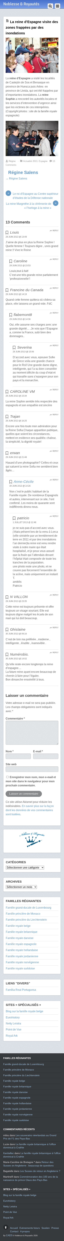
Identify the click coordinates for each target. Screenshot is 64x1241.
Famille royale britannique (21, 931)
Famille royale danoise (19, 938)
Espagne (43, 161)
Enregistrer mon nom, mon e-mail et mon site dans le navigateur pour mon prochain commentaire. (31, 781)
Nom (9, 751)
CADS (9, 1235)
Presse (55, 1228)
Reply (55, 230)
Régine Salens (23, 172)
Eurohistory (13, 1017)
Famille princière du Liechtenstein (26, 919)
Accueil (14, 1228)
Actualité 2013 (30, 161)
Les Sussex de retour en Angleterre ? (40, 1171)
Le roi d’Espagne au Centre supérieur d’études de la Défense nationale (33, 195)
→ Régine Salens (16, 178)
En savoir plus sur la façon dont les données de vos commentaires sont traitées (30, 810)
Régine (12, 161)
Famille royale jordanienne (22, 956)
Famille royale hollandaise (22, 950)
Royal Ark (12, 1035)
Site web (11, 764)
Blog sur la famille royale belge (24, 1011)
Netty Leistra (13, 1023)
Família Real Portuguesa (21, 989)
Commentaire (15, 718)
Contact (14, 1231)
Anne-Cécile (24, 482)
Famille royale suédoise (20, 968)
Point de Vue (13, 1029)
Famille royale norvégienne (22, 962)
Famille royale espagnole (21, 944)
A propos (25, 1231)
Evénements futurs (29, 1228)
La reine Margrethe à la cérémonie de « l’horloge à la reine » (31, 205)
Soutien (45, 1228)
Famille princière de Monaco (23, 913)
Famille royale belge (18, 925)
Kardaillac (8, 1153)
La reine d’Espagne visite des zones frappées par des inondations (32, 27)
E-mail (38, 751)
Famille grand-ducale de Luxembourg (28, 907)
